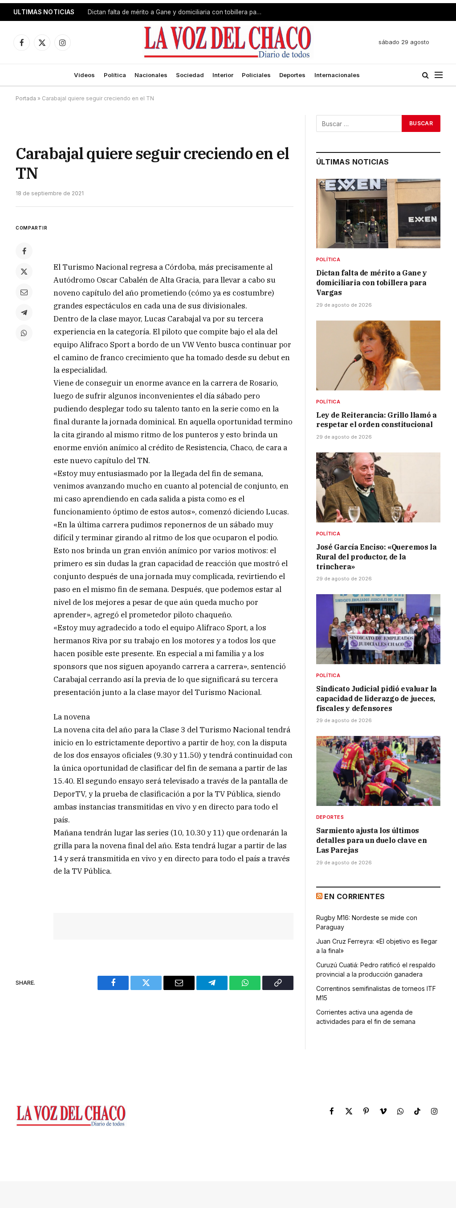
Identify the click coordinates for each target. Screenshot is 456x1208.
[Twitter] (24, 271)
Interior (222, 74)
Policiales (256, 74)
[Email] (24, 292)
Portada (26, 98)
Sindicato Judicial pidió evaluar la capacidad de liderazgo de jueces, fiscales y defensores (376, 698)
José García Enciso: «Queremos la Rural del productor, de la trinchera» (376, 556)
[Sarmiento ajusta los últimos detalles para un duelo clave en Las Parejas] (378, 771)
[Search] (425, 75)
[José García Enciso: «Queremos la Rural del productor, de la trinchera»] (378, 487)
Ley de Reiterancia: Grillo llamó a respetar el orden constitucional (177, 12)
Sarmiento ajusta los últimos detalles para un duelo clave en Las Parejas (371, 840)
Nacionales (150, 74)
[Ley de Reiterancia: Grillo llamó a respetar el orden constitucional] (378, 355)
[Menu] (439, 75)
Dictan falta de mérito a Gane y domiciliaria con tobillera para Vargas (371, 282)
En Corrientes (354, 896)
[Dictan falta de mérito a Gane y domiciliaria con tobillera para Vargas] (378, 214)
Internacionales (337, 74)
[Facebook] (24, 250)
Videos (84, 74)
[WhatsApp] (24, 333)
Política (115, 74)
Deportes (292, 74)
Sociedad (190, 74)
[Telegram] (24, 312)
